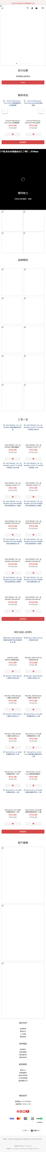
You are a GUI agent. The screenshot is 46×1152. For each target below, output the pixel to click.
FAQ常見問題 (23, 1078)
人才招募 (23, 1034)
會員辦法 (23, 1049)
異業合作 (23, 1031)
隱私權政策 (23, 1055)
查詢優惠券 (23, 1073)
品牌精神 (23, 1029)
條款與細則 (23, 1052)
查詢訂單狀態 (23, 1075)
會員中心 (23, 1070)
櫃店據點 (23, 1037)
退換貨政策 (23, 1057)
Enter (23, 82)
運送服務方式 (23, 1081)
